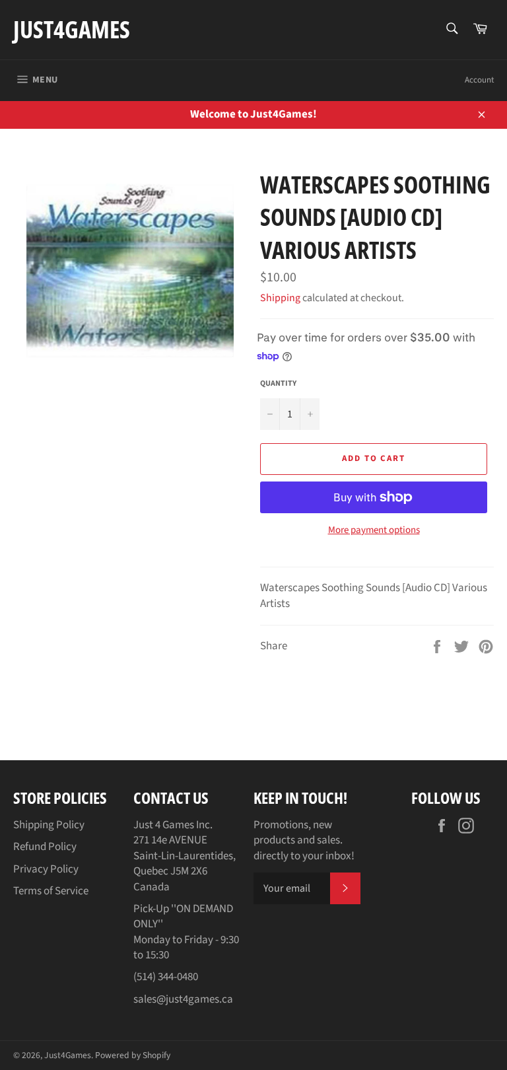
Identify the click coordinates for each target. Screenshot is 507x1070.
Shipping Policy (48, 825)
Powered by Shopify (132, 1055)
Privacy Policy (46, 869)
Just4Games (71, 29)
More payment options (374, 530)
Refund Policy (45, 847)
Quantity (278, 383)
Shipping (280, 298)
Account (479, 80)
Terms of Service (50, 891)
